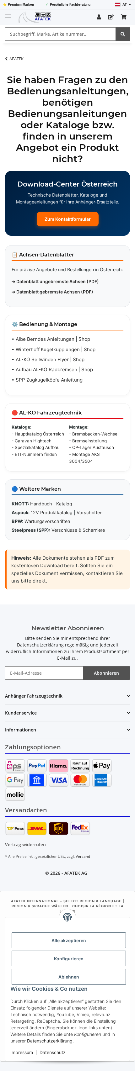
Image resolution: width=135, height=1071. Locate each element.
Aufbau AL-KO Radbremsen (46, 369)
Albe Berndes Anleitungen (45, 339)
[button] (99, 17)
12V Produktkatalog (52, 512)
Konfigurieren (69, 958)
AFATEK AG (75, 873)
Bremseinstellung (89, 440)
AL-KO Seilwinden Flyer (42, 359)
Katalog (64, 503)
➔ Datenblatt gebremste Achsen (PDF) (52, 291)
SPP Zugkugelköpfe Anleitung (49, 380)
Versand (83, 856)
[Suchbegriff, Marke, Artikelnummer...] (123, 34)
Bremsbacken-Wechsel (95, 433)
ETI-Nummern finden (36, 454)
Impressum (21, 1052)
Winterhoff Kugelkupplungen (48, 349)
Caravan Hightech (33, 440)
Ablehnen (68, 976)
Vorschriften (89, 512)
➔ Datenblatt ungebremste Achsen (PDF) (55, 281)
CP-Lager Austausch (93, 447)
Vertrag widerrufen (25, 844)
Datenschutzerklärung (50, 1040)
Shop (84, 339)
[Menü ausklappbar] (8, 13)
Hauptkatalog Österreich (39, 433)
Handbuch (41, 503)
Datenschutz (53, 1052)
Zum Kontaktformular (68, 219)
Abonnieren (106, 673)
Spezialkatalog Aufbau (37, 447)
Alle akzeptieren (68, 940)
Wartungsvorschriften (47, 521)
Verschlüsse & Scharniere (78, 530)
